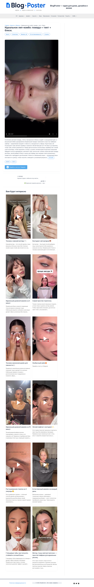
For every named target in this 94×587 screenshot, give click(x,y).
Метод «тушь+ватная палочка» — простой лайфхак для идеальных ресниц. (44, 555)
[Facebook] (74, 583)
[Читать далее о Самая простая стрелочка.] (44, 276)
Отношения (53, 16)
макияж (8, 161)
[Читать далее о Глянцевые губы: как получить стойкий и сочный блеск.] (18, 528)
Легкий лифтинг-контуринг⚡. (43, 427)
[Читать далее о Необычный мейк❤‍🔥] (44, 338)
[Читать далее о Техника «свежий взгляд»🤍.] (18, 216)
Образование (46, 16)
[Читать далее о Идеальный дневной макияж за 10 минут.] (18, 402)
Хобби (73, 16)
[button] (24, 16)
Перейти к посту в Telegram (17, 167)
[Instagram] (78, 583)
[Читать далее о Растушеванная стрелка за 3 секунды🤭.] (18, 464)
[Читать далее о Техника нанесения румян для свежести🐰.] (18, 338)
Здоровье (21, 16)
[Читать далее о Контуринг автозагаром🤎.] (44, 216)
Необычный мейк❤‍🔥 (39, 363)
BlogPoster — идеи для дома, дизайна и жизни (69, 7)
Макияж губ (24, 34)
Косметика (15, 34)
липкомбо (51, 157)
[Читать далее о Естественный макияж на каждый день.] (44, 464)
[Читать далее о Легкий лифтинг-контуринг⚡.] (44, 402)
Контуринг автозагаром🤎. (42, 241)
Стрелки (46, 34)
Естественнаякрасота (35, 34)
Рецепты (67, 16)
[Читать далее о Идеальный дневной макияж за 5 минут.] (18, 276)
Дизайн (28, 16)
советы (14, 161)
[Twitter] (76, 583)
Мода (40, 16)
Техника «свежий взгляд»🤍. (16, 241)
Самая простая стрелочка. (42, 301)
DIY (17, 16)
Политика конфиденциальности (17, 583)
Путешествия (61, 16)
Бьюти (7, 34)
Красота (34, 16)
